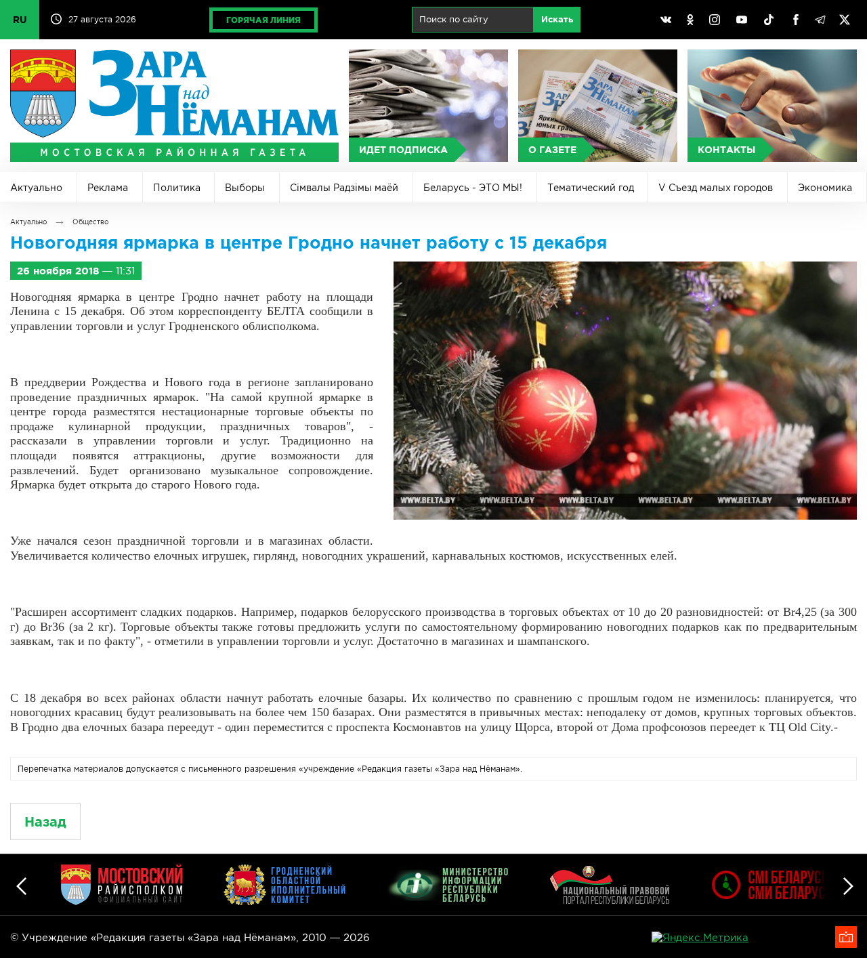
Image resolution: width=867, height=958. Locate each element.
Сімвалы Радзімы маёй (344, 187)
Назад (45, 821)
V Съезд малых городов (715, 187)
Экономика (825, 187)
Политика (176, 187)
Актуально (36, 187)
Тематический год (590, 187)
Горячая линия (263, 20)
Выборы (245, 187)
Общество (90, 222)
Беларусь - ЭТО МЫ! (472, 187)
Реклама (107, 187)
